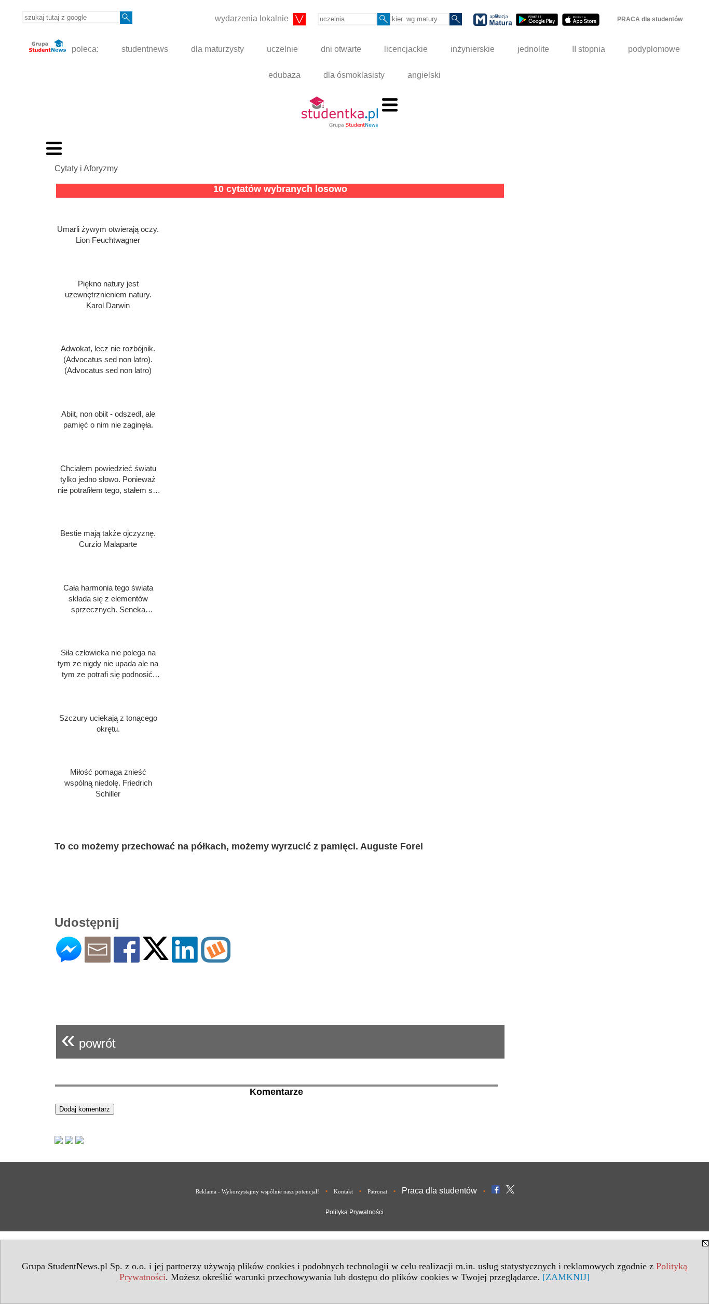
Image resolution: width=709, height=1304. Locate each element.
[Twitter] (156, 956)
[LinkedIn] (185, 958)
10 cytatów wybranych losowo (280, 189)
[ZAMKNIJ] (566, 1277)
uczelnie (282, 49)
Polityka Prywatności (354, 1212)
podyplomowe (654, 49)
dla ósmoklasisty (354, 75)
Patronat (377, 1191)
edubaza (284, 75)
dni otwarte (341, 49)
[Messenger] (68, 958)
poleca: (84, 49)
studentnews (144, 49)
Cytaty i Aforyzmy (86, 168)
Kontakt (343, 1191)
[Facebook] (127, 958)
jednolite (533, 49)
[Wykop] (215, 958)
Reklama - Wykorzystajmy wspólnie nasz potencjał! (257, 1191)
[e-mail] (98, 958)
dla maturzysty (217, 49)
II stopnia (588, 49)
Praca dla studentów (439, 1190)
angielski (424, 75)
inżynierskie (473, 49)
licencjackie (406, 49)
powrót (88, 1039)
